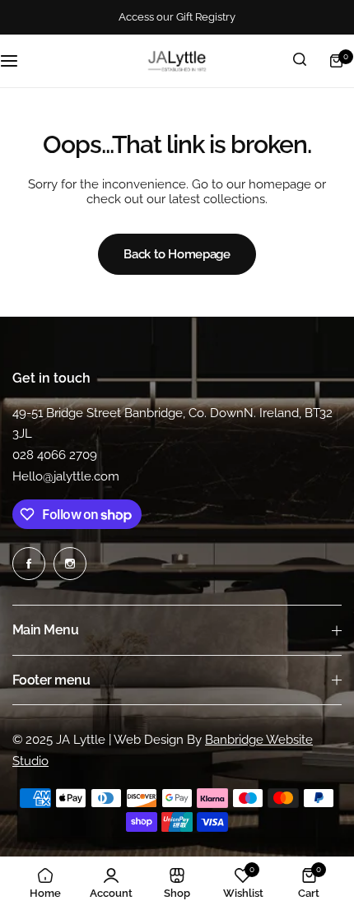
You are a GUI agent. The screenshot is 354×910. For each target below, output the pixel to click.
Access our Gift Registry (177, 17)
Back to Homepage (176, 254)
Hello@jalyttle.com (65, 476)
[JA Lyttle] (177, 61)
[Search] (300, 61)
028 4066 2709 (54, 455)
